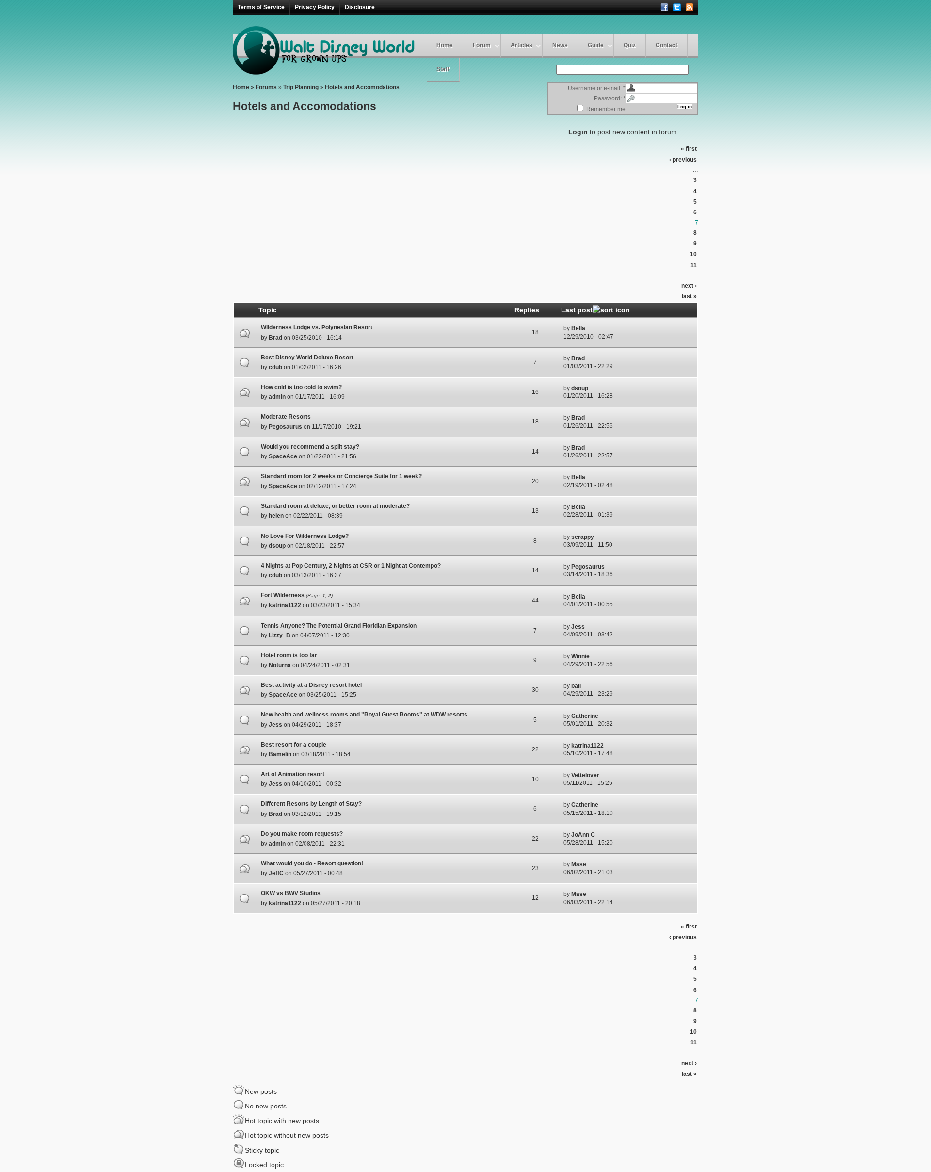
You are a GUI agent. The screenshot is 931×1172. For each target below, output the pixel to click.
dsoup (579, 388)
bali (576, 686)
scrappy (582, 537)
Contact (666, 45)
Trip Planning (301, 87)
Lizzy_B (279, 635)
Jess (578, 627)
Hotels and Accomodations (362, 87)
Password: (610, 98)
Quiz (630, 45)
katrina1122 (285, 605)
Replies (526, 310)
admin (277, 397)
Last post (577, 310)
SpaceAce (283, 456)
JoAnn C (583, 835)
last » (689, 296)
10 (693, 254)
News (560, 45)
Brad (275, 338)
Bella (578, 328)
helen (276, 516)
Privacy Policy (315, 7)
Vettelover (585, 775)
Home (444, 45)
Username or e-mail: (597, 88)
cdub (275, 367)
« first (689, 149)
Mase (578, 864)
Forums (266, 87)
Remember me (605, 109)
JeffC (276, 873)
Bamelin (280, 754)
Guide (596, 45)
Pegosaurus (285, 427)
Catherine (584, 716)
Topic (267, 310)
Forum (482, 45)
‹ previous (683, 160)
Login (578, 132)
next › (689, 286)
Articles (521, 45)
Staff (442, 69)
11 (693, 265)
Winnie (580, 656)
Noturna (280, 665)
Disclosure (360, 7)
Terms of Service (261, 7)
